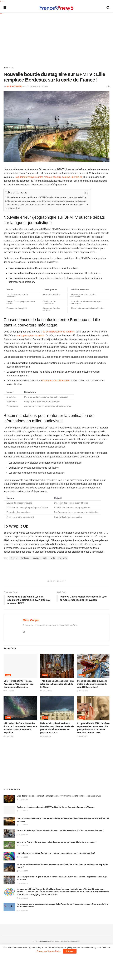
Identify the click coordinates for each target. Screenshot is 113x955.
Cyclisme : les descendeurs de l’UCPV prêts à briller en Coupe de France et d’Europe (55, 807)
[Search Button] (108, 7)
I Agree (70, 951)
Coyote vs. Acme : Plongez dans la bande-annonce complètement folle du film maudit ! (56, 842)
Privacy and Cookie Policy (48, 951)
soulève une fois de (72, 177)
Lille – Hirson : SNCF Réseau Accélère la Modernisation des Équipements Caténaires (18, 684)
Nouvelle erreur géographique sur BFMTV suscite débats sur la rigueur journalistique (46, 197)
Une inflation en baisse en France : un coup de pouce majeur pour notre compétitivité (56, 853)
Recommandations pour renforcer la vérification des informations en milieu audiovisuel (47, 204)
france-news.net (45, 941)
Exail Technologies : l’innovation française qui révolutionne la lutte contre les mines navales (59, 796)
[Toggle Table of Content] (84, 193)
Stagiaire (62, 558)
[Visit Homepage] (56, 7)
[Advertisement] (58, 40)
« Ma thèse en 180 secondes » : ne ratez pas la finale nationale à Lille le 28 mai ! (57, 684)
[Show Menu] (5, 7)
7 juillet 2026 (9, 736)
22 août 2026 (83, 691)
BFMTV (13, 558)
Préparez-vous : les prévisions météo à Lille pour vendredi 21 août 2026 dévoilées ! (92, 684)
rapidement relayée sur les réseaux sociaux (38, 177)
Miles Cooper (14, 86)
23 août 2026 (46, 691)
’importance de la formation (56, 380)
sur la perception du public (30, 335)
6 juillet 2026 (46, 736)
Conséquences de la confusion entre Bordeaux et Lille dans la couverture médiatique (47, 201)
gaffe (45, 558)
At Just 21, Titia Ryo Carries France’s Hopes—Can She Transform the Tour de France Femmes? (60, 831)
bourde (36, 558)
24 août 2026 (10, 691)
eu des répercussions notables (59, 331)
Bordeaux (24, 558)
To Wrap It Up (13, 208)
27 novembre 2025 (33, 86)
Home (6, 68)
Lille (12, 68)
